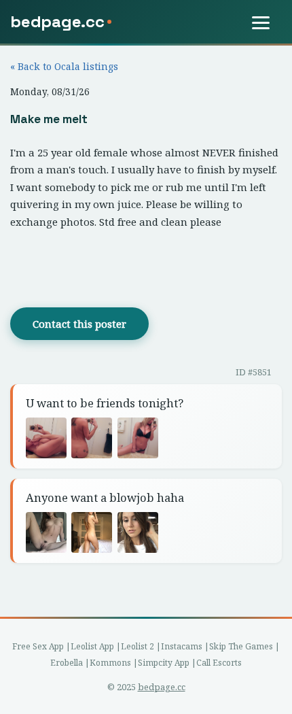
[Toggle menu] (267, 22)
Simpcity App (163, 662)
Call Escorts (219, 662)
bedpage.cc (161, 687)
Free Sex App (38, 646)
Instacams (181, 646)
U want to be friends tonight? (104, 403)
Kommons (110, 662)
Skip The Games (241, 646)
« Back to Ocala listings (64, 66)
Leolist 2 (137, 646)
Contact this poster (79, 323)
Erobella (66, 662)
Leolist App (92, 646)
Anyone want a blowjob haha (105, 497)
